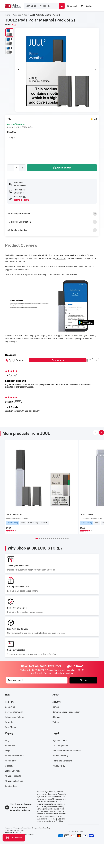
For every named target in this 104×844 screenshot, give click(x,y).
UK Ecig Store (78, 832)
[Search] (62, 6)
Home (7, 15)
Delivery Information (14, 712)
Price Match (10, 727)
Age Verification (60, 740)
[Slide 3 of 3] (9, 50)
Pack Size (11, 132)
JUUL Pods (60, 258)
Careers (56, 707)
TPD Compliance (60, 745)
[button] (92, 119)
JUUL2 (47, 255)
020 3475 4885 (18, 832)
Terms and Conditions (62, 761)
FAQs (7, 750)
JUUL (29, 255)
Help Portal (10, 702)
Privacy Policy (59, 766)
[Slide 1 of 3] (9, 32)
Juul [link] (14, 24)
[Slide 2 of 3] (9, 41)
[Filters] (90, 360)
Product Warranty (60, 756)
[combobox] (38, 6)
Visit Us (56, 722)
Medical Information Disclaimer (67, 750)
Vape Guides (10, 761)
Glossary (9, 766)
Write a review (58, 360)
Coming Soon (11, 786)
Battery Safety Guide (14, 756)
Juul (25, 15)
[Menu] (96, 6)
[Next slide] (96, 70)
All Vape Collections (14, 781)
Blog (7, 740)
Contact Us (10, 707)
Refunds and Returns (14, 717)
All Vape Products (13, 776)
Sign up (83, 680)
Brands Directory (12, 771)
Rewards (9, 722)
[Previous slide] (18, 70)
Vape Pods (17, 15)
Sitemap (56, 717)
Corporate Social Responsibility (66, 712)
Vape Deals (10, 745)
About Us (57, 702)
